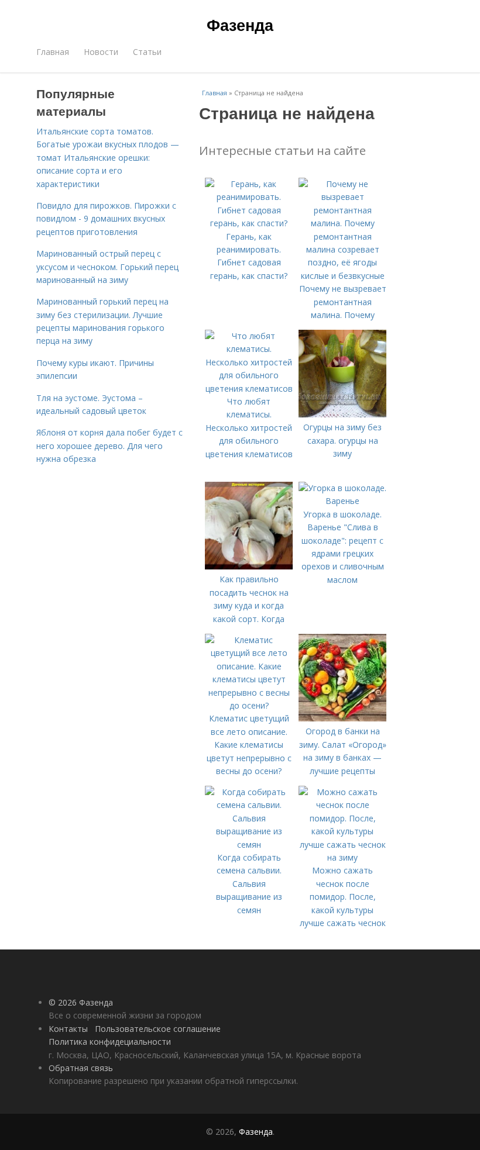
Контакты (68, 1028)
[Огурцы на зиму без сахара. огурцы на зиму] (342, 414)
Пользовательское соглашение (158, 1028)
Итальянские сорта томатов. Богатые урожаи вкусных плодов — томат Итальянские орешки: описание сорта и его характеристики (107, 157)
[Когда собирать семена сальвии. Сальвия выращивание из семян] (249, 844)
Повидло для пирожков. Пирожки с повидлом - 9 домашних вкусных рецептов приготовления (106, 218)
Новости (101, 51)
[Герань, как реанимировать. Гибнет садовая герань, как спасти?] (249, 223)
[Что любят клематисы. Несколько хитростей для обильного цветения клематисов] (249, 388)
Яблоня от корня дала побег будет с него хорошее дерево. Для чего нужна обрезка (109, 445)
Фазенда (240, 24)
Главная (52, 51)
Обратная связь (81, 1067)
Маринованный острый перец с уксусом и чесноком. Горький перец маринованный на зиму (107, 266)
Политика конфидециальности (110, 1041)
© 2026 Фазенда (81, 1002)
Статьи (147, 51)
